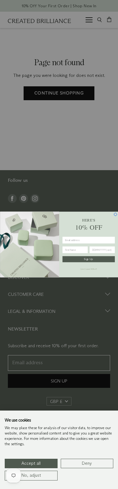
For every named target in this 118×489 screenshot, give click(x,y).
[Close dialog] (115, 214)
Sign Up (88, 259)
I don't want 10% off (88, 269)
